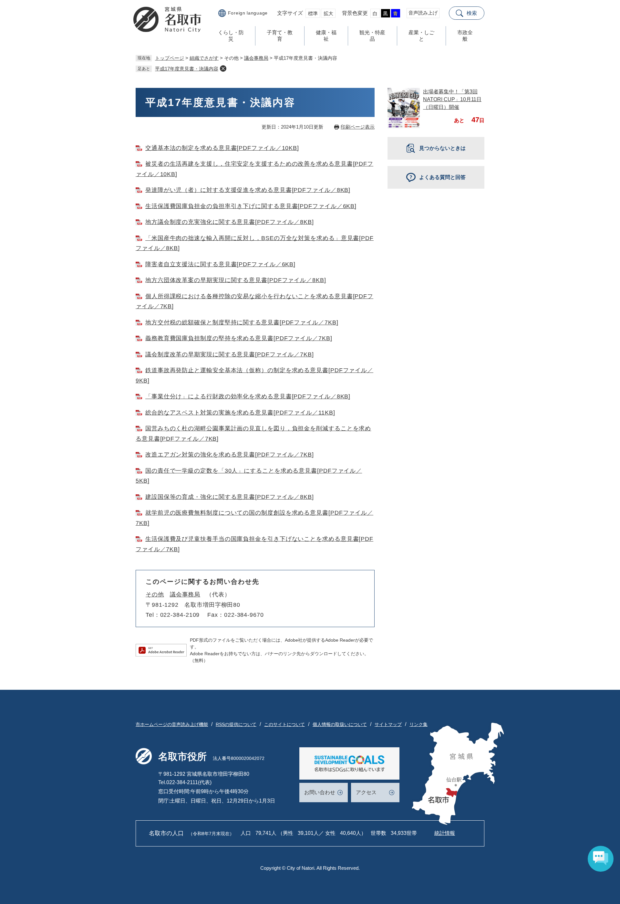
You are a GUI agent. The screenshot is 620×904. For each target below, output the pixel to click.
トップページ (169, 58)
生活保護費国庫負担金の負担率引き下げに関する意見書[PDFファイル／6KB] (250, 206)
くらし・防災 (231, 36)
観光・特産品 (372, 36)
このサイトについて (284, 724)
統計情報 (444, 833)
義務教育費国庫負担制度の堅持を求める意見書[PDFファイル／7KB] (238, 338)
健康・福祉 (326, 36)
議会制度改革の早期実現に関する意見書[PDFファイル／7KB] (229, 354)
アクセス (366, 792)
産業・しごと (421, 36)
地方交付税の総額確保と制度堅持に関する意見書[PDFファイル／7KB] (241, 322)
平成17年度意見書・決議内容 (186, 68)
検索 (472, 13)
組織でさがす (204, 58)
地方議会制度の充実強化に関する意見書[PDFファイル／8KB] (229, 222)
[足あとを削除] (223, 68)
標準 (313, 13)
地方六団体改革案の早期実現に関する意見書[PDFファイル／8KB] (235, 280)
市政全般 (465, 36)
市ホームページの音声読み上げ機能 (172, 724)
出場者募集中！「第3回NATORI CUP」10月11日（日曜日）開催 (452, 99)
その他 (155, 594)
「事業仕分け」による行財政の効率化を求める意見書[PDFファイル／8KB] (247, 396)
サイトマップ (388, 724)
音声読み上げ (423, 13)
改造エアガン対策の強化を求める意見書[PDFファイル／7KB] (229, 454)
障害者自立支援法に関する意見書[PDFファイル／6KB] (220, 264)
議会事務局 (256, 58)
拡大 (328, 13)
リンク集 (418, 724)
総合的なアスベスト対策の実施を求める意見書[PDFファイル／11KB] (240, 412)
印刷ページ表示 (358, 127)
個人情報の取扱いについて (340, 724)
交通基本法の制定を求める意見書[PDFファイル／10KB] (222, 148)
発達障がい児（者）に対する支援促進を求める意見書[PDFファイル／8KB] (247, 190)
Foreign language (248, 13)
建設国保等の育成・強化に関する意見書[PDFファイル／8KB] (229, 497)
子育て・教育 (280, 36)
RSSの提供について (236, 724)
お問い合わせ (319, 792)
